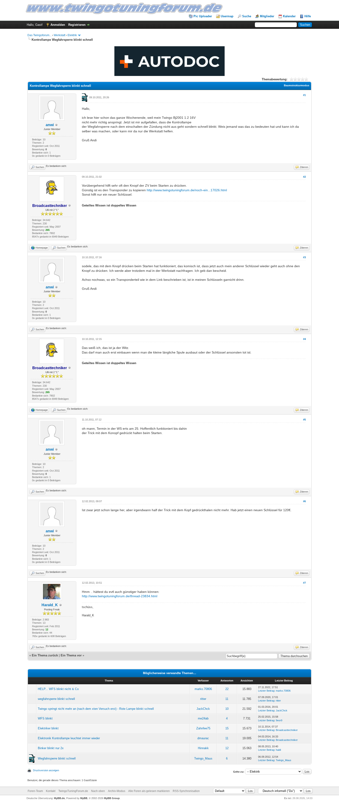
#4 (304, 339)
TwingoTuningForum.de (73, 791)
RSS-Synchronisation (186, 791)
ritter (203, 699)
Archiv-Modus (116, 791)
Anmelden (58, 24)
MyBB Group (112, 798)
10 (227, 708)
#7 (304, 582)
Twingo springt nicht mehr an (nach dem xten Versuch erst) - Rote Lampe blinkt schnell (96, 708)
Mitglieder (267, 16)
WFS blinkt (45, 718)
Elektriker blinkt (48, 728)
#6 (304, 501)
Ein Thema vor (71, 655)
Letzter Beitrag (266, 690)
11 (226, 699)
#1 (304, 95)
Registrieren (77, 24)
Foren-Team (35, 791)
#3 (304, 257)
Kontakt (50, 791)
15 (227, 728)
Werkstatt (59, 35)
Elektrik (72, 35)
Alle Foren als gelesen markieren (149, 791)
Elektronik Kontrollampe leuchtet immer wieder (69, 738)
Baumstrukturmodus (296, 85)
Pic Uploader (202, 16)
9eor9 (279, 720)
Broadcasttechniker (287, 730)
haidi (278, 749)
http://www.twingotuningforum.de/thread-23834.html (119, 596)
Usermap (227, 16)
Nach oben (98, 791)
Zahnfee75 (203, 728)
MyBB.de (59, 798)
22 (227, 689)
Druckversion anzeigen (46, 770)
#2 (304, 176)
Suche (246, 16)
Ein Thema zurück (45, 655)
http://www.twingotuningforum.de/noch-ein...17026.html (187, 190)
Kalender (289, 16)
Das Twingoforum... (39, 35)
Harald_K (50, 605)
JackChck (203, 708)
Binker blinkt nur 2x (51, 748)
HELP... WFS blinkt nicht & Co (58, 689)
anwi (50, 125)
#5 (304, 419)
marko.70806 (203, 689)
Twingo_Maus (203, 758)
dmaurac (203, 738)
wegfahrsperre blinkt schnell (56, 699)
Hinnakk (203, 748)
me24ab (203, 718)
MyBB (83, 798)
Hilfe (307, 16)
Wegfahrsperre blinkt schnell (57, 758)
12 (227, 748)
